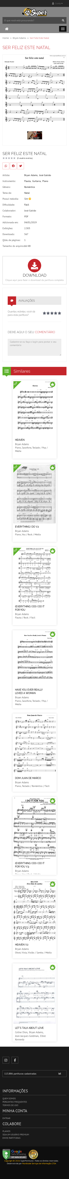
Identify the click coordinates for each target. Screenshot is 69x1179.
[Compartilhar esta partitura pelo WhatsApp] (6, 166)
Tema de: (7, 192)
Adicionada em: (10, 222)
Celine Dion (21, 1032)
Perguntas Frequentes (15, 1101)
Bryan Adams (19, 38)
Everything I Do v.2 (27, 526)
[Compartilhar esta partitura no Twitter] (20, 166)
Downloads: (8, 234)
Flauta (27, 181)
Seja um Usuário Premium (16, 1134)
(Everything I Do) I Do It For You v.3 (30, 865)
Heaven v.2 (21, 944)
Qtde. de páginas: (11, 240)
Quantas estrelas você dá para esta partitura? (21, 313)
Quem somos (9, 1098)
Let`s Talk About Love (29, 1028)
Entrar (6, 1118)
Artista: (6, 175)
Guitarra (36, 181)
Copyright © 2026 (12, 1160)
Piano (45, 181)
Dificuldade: (9, 204)
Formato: (7, 216)
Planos (6, 1131)
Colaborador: (9, 210)
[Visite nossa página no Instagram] (6, 1060)
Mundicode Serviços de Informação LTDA (39, 1163)
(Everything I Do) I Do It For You (30, 608)
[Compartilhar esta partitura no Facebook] (13, 166)
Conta (57, 3)
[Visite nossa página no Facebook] (15, 1060)
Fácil (26, 204)
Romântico (29, 186)
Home (6, 38)
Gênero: (6, 186)
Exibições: (8, 228)
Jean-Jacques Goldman (27, 1036)
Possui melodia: (10, 198)
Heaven (20, 440)
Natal (27, 192)
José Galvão (45, 175)
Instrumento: (9, 181)
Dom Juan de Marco (28, 778)
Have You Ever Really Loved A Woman (29, 691)
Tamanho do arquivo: (13, 246)
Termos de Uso (10, 1105)
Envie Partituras (11, 1138)
